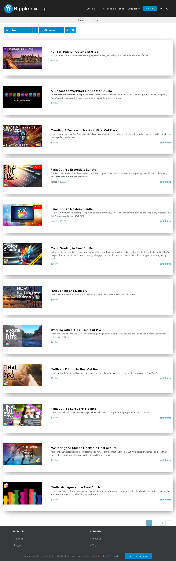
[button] (167, 8)
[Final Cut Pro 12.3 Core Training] (22, 415)
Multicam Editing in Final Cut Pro (74, 369)
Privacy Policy (107, 556)
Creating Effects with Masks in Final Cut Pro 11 (85, 130)
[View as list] (73, 30)
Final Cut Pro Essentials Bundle (73, 169)
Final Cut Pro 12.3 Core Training (74, 408)
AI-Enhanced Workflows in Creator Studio (81, 91)
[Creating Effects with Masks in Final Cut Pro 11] (22, 136)
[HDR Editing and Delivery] (22, 297)
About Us (96, 538)
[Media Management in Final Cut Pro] (22, 493)
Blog (94, 545)
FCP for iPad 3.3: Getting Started (74, 51)
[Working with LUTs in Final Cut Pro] (22, 336)
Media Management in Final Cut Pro (76, 487)
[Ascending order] (35, 30)
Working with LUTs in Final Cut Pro (76, 330)
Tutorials (18, 538)
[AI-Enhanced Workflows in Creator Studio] (22, 97)
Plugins (18, 545)
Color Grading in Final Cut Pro (72, 248)
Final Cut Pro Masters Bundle (72, 209)
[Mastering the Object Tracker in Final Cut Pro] (22, 454)
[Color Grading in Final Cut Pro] (22, 254)
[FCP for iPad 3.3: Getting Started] (22, 58)
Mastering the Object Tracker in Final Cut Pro (84, 448)
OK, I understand (138, 556)
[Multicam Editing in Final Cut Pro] (22, 375)
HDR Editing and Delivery (69, 290)
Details (116, 556)
